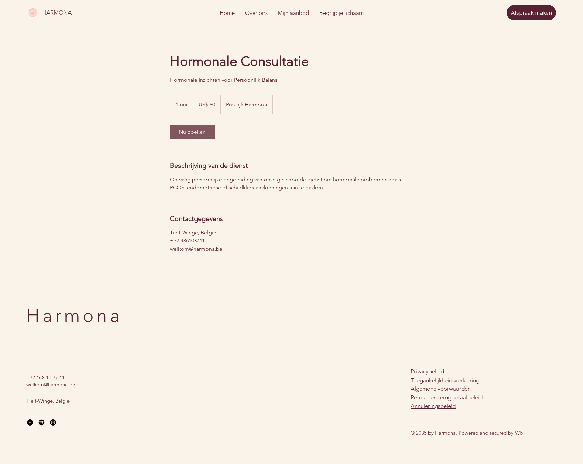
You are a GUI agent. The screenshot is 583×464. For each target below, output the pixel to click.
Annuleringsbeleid (433, 406)
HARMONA (57, 12)
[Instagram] (53, 422)
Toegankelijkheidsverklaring (445, 380)
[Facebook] (30, 422)
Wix (519, 433)
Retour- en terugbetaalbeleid (447, 397)
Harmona (74, 316)
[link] (192, 132)
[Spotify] (41, 422)
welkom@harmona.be (50, 384)
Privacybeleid (427, 371)
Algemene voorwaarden (441, 388)
